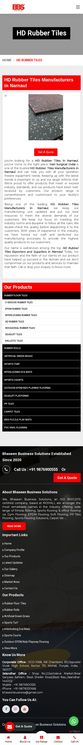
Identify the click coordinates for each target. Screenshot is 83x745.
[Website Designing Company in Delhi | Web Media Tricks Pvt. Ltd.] (75, 731)
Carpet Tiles (12, 411)
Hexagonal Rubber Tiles (20, 328)
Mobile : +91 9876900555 (19, 684)
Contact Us (11, 588)
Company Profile (14, 549)
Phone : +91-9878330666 (19, 688)
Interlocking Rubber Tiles (21, 315)
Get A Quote (46, 152)
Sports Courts (13, 380)
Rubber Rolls (12, 348)
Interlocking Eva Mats (18, 372)
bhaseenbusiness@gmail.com (22, 692)
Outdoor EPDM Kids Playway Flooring (27, 388)
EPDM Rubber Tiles (16, 308)
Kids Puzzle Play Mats (18, 419)
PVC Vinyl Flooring (15, 427)
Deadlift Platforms (16, 395)
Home (6, 60)
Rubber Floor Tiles (15, 295)
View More (10, 648)
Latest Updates (13, 562)
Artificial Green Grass (18, 356)
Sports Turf (12, 364)
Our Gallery (11, 569)
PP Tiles (9, 403)
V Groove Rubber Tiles (19, 302)
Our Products (12, 556)
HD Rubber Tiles (14, 321)
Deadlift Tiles (13, 334)
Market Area (11, 581)
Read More (14, 526)
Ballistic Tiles (14, 340)
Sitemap (9, 575)
